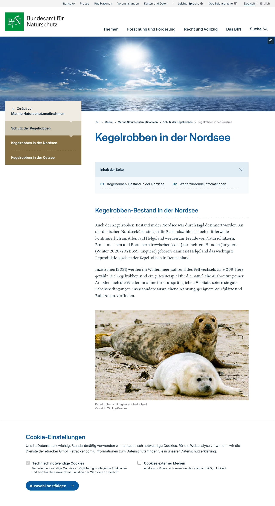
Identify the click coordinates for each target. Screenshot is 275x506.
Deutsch (249, 3)
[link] (110, 29)
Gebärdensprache (221, 3)
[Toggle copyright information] (270, 40)
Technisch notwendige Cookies (58, 463)
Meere (109, 122)
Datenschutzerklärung (198, 451)
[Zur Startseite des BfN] (41, 21)
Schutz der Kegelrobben (177, 122)
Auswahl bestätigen (48, 486)
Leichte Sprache (188, 3)
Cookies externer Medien (164, 463)
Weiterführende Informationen (203, 184)
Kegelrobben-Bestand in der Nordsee (135, 184)
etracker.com (82, 451)
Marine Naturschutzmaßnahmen (138, 122)
